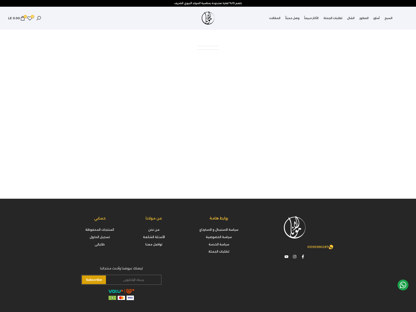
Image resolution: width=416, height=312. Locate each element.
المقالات (274, 18)
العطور (364, 18)
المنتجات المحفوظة (99, 230)
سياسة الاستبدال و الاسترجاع (219, 230)
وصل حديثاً (292, 18)
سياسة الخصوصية (219, 237)
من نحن (153, 230)
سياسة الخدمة (219, 244)
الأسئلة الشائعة (154, 237)
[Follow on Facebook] (303, 256)
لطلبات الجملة (332, 18)
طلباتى (100, 244)
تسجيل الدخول (100, 237)
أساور (376, 18)
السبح (388, 18)
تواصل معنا (153, 244)
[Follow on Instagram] (295, 256)
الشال (350, 18)
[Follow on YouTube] (286, 256)
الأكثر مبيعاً (311, 18)
